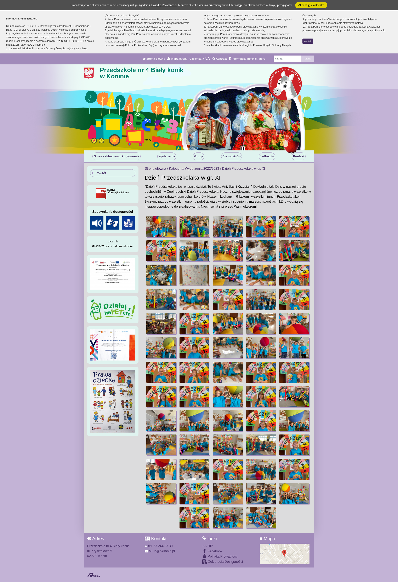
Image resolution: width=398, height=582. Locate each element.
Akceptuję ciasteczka (311, 5)
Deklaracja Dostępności (225, 561)
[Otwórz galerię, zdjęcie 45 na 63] (294, 420)
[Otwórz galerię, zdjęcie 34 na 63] (261, 372)
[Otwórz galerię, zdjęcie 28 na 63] (228, 347)
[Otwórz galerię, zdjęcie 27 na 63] (194, 347)
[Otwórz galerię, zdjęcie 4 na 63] (261, 226)
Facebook (214, 551)
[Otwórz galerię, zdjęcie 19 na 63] (261, 299)
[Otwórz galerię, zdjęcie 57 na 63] (194, 493)
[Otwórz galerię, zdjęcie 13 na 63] (228, 275)
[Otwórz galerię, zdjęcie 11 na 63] (161, 275)
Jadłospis (267, 156)
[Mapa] (284, 553)
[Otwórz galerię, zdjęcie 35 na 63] (294, 372)
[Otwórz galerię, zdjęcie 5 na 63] (294, 226)
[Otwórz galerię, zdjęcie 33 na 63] (228, 372)
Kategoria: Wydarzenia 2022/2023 (194, 168)
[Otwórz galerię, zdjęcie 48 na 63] (228, 444)
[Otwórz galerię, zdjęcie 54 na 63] (261, 469)
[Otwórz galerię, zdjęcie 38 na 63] (228, 396)
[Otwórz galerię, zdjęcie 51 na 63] (161, 469)
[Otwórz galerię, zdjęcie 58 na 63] (228, 493)
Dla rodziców (231, 156)
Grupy (198, 156)
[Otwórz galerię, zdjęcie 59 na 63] (261, 493)
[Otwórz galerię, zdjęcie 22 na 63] (194, 323)
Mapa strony (178, 58)
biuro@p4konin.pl (161, 551)
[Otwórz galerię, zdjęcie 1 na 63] (161, 226)
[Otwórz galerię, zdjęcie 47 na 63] (194, 444)
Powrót (101, 173)
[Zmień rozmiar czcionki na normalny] (203, 58)
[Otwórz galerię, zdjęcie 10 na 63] (294, 250)
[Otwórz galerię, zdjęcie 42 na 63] (194, 420)
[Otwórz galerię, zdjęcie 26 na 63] (161, 347)
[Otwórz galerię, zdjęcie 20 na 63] (294, 299)
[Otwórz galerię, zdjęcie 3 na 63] (228, 226)
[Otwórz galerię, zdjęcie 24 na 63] (261, 323)
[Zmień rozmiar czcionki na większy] (205, 58)
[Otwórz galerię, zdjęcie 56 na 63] (161, 493)
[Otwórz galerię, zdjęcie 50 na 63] (294, 444)
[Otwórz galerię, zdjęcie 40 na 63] (294, 396)
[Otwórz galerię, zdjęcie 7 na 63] (194, 250)
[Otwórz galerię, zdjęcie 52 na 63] (194, 469)
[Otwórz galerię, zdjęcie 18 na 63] (228, 299)
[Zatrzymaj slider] (242, 149)
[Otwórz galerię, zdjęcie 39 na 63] (261, 396)
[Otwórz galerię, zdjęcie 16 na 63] (161, 299)
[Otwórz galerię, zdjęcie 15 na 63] (294, 275)
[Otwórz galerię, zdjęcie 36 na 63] (161, 396)
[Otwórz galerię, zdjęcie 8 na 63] (228, 250)
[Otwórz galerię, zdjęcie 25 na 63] (294, 323)
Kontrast (221, 58)
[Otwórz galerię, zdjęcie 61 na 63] (194, 517)
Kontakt (298, 156)
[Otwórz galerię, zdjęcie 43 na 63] (228, 420)
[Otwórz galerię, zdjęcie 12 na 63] (194, 275)
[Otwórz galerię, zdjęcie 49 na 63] (261, 444)
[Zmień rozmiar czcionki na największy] (208, 58)
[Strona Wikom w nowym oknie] (93, 575)
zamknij (307, 41)
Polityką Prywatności (164, 5)
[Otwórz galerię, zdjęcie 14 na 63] (261, 275)
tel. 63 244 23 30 (160, 546)
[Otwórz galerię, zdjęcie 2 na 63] (194, 226)
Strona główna (155, 58)
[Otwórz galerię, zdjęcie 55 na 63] (294, 469)
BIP (210, 546)
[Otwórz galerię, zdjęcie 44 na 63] (261, 420)
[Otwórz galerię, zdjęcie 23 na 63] (228, 323)
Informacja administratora (248, 58)
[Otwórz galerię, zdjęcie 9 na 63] (261, 250)
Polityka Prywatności (222, 556)
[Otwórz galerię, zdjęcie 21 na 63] (161, 323)
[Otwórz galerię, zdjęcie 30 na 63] (294, 347)
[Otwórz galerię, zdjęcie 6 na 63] (161, 250)
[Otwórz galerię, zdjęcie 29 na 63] (261, 347)
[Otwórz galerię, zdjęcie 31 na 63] (161, 372)
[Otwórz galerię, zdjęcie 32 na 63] (194, 372)
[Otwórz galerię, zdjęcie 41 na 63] (161, 420)
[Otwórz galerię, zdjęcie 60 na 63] (294, 493)
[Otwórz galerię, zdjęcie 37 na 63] (194, 396)
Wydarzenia (167, 156)
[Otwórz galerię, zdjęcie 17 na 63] (194, 299)
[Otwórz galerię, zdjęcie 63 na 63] (261, 517)
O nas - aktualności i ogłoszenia (116, 156)
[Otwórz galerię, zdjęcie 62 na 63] (228, 517)
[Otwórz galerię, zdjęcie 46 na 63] (161, 444)
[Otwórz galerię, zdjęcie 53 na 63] (228, 469)
